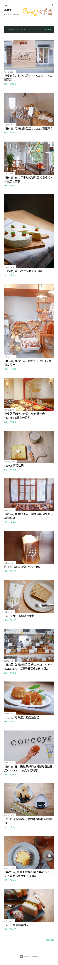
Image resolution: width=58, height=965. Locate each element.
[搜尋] (52, 4)
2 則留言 (13, 369)
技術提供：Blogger (31, 957)
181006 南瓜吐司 (14, 465)
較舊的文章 (50, 940)
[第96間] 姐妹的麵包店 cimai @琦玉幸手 (28, 128)
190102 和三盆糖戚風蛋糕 (19, 616)
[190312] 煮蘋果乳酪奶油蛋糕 (21, 717)
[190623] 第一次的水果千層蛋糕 (23, 271)
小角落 (8, 10)
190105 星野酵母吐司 (16, 925)
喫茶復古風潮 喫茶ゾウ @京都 (22, 567)
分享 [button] (6, 84)
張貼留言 (13, 84)
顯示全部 (48, 30)
